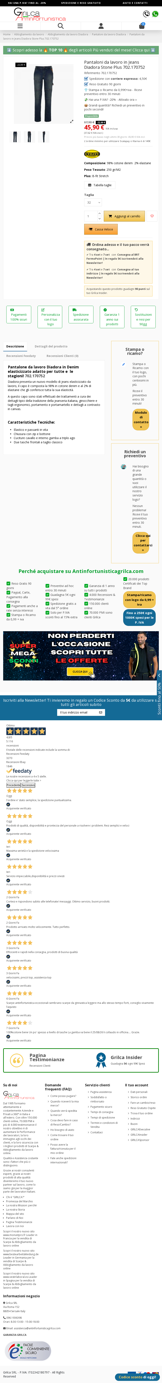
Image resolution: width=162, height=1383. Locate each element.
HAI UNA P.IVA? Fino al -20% (27, 2)
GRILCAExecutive (140, 1129)
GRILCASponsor (140, 1140)
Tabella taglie (102, 185)
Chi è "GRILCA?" (15, 1197)
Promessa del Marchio (19, 1201)
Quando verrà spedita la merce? (63, 1113)
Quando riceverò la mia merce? (64, 1104)
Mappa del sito (15, 1214)
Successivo (28, 785)
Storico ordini (139, 1097)
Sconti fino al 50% (159, 699)
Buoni (134, 1124)
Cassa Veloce (104, 229)
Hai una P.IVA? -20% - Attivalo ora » (113, 100)
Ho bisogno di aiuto (62, 1130)
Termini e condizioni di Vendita (104, 1125)
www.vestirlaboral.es (15, 1277)
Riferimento (92, 73)
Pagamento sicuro (101, 1107)
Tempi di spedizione (102, 1117)
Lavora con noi (15, 1226)
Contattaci (96, 1132)
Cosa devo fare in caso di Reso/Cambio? (64, 1122)
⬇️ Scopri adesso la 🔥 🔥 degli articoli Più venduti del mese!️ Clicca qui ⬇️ (81, 49)
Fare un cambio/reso (143, 1103)
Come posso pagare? (63, 1096)
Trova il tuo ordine (142, 1113)
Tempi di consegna (101, 1112)
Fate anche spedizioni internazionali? (63, 1160)
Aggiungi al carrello (127, 216)
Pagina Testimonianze (19, 1222)
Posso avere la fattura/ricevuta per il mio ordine (63, 1149)
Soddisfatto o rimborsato (98, 1099)
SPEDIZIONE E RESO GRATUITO (81, 2)
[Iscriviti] (100, 712)
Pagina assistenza (101, 1092)
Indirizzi (135, 1118)
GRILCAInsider (139, 1134)
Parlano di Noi (14, 1218)
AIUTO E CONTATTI (135, 2)
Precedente (13, 785)
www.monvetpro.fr (14, 1235)
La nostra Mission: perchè (21, 1205)
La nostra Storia (15, 1209)
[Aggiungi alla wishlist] (152, 216)
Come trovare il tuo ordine (62, 1137)
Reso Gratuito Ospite (143, 1108)
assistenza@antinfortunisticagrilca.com (37, 1328)
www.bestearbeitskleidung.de (21, 1254)
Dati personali (139, 1092)
